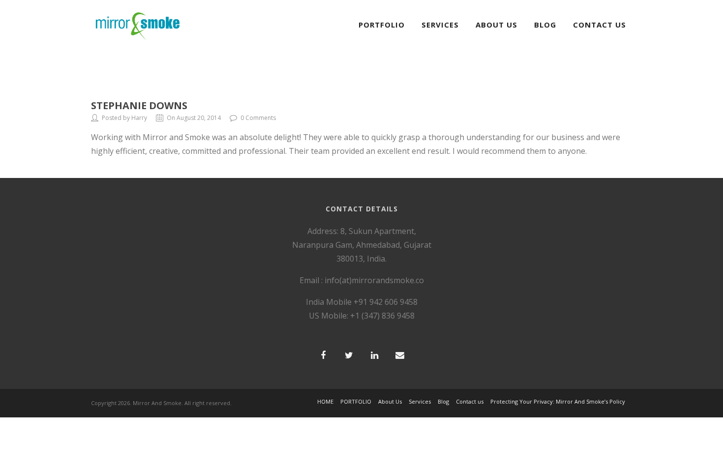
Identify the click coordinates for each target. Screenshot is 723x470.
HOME (325, 401)
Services (440, 24)
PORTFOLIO (382, 24)
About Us (496, 24)
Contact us (469, 401)
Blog (545, 24)
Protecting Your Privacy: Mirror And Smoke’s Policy (557, 401)
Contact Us (599, 24)
